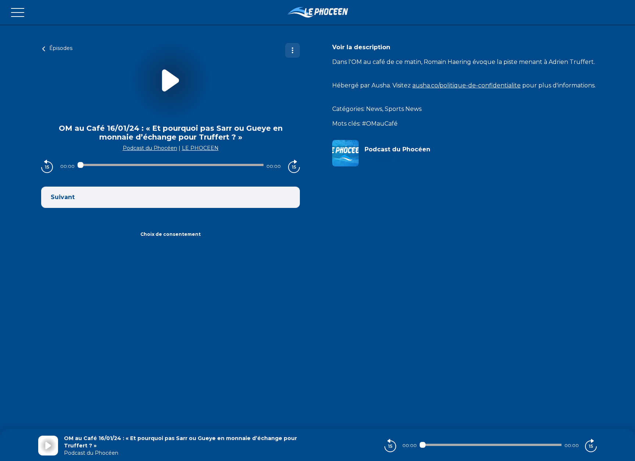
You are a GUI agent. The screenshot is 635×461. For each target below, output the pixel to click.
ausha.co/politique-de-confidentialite (466, 85)
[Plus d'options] (292, 50)
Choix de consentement (170, 234)
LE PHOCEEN (200, 148)
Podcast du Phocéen (150, 148)
